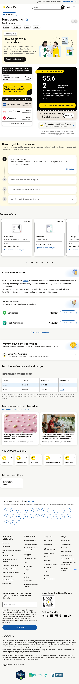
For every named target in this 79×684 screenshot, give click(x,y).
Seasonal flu (28, 581)
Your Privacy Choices (65, 569)
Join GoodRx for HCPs (69, 2)
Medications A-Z (7, 556)
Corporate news (49, 579)
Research (47, 560)
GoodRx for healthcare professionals (31, 549)
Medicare (36, 27)
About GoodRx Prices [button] (41, 332)
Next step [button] (70, 169)
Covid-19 (26, 577)
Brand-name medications (10, 572)
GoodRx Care (6, 583)
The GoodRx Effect (50, 564)
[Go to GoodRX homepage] (9, 7)
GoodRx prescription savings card (11, 551)
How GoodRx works (30, 540)
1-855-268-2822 (39, 657)
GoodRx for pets (7, 576)
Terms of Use (65, 548)
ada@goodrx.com (52, 657)
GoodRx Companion (8, 580)
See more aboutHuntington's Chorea (16, 409)
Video (25, 562)
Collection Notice (66, 555)
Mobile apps (6, 547)
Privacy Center (66, 544)
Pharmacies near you (30, 544)
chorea (25, 281)
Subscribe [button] (26, 628)
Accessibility (48, 544)
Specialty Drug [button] (10, 14)
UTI (25, 573)
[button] (48, 7)
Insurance (5, 543)
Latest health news (30, 559)
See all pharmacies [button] (15, 123)
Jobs (45, 571)
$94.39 (62, 389)
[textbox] (19, 604)
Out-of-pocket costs (9, 569)
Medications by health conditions (9, 561)
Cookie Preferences (67, 559)
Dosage (26, 27)
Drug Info (6, 27)
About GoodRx (49, 553)
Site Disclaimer (66, 551)
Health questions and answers (31, 585)
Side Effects (17, 27)
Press (46, 557)
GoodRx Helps (48, 568)
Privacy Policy (65, 540)
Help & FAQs (48, 540)
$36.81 (62, 385)
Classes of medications (10, 565)
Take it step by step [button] (13, 59)
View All (31, 501)
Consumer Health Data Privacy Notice (68, 564)
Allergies (26, 570)
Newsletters (28, 566)
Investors (47, 575)
